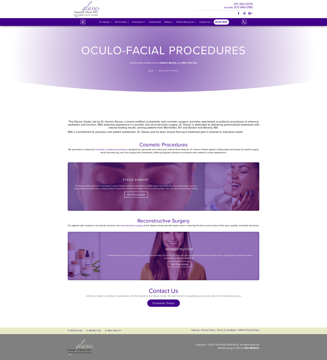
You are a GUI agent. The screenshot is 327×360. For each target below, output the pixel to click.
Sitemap (195, 330)
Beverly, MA (95, 330)
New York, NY (114, 330)
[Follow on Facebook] (238, 13)
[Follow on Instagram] (244, 13)
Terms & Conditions (227, 330)
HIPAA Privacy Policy (248, 330)
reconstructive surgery (131, 225)
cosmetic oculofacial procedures (111, 149)
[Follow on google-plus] (250, 13)
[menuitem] (105, 22)
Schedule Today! (163, 303)
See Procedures (136, 195)
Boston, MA (76, 330)
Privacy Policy (208, 330)
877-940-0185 (243, 7)
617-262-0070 (243, 4)
